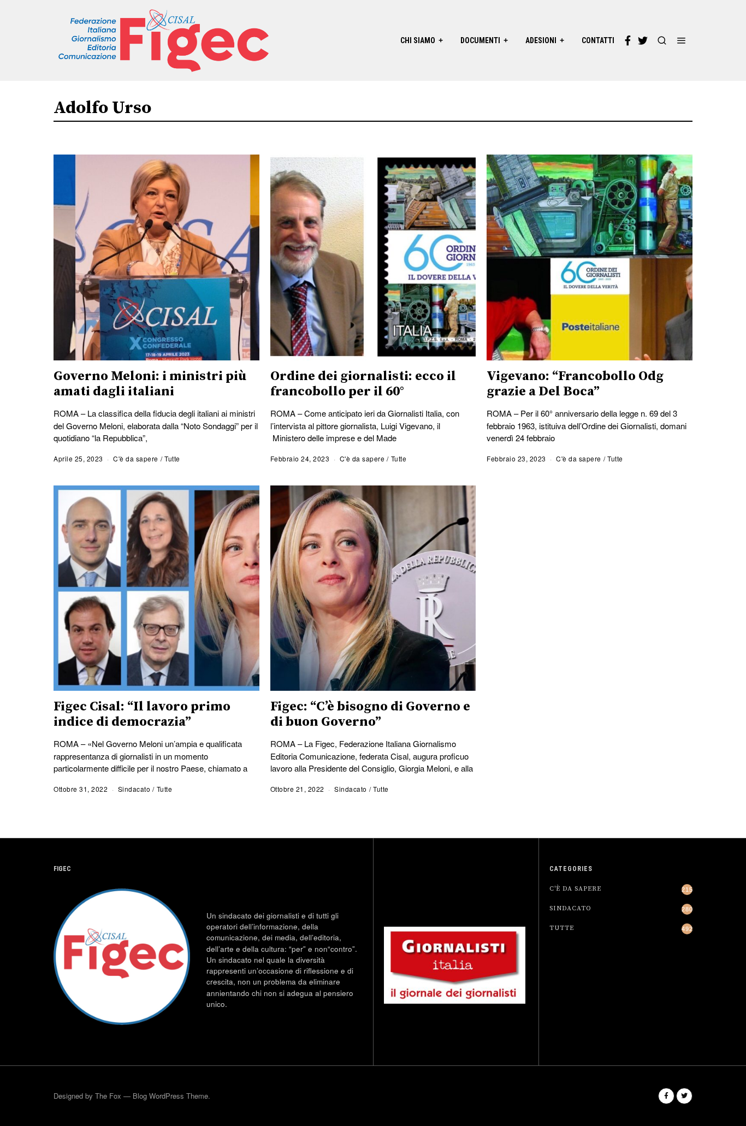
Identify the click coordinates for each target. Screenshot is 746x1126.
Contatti (598, 40)
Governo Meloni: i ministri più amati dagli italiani (150, 384)
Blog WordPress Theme (170, 1096)
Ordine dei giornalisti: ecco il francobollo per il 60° (363, 384)
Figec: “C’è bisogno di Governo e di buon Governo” (370, 714)
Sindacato (134, 788)
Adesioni (540, 40)
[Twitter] (642, 40)
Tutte (172, 458)
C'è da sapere (135, 458)
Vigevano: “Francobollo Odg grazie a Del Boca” (575, 384)
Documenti (480, 40)
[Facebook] (627, 40)
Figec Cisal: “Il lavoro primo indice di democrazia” (142, 714)
